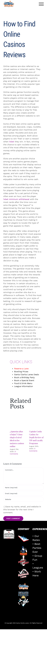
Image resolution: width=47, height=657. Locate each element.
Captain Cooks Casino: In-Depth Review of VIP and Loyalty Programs (36, 437)
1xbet (11, 141)
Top (44, 654)
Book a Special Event (24, 380)
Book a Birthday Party (24, 377)
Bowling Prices (21, 371)
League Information (23, 386)
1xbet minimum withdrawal (16, 199)
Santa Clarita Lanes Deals (26, 374)
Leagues (37, 567)
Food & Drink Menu (23, 383)
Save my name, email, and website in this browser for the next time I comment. (22, 509)
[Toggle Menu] (41, 4)
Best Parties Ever (36, 547)
